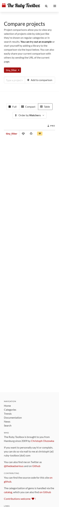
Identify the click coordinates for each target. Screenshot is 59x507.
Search (7, 425)
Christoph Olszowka (42, 440)
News (7, 421)
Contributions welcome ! (20, 498)
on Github (45, 492)
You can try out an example (36, 41)
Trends (8, 413)
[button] (46, 6)
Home (7, 405)
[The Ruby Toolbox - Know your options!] (21, 6)
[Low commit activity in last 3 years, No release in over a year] (39, 134)
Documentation (13, 417)
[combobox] (14, 80)
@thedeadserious (14, 465)
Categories (10, 409)
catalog (8, 492)
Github (36, 465)
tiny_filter (11, 133)
